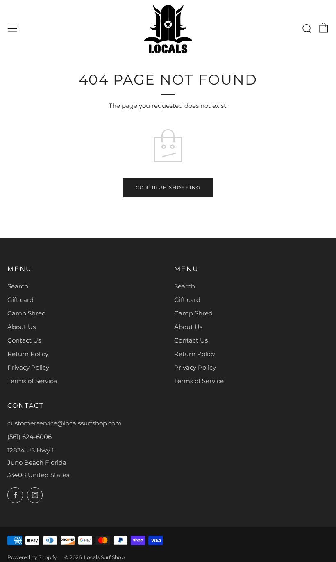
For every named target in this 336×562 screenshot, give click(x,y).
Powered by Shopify (32, 557)
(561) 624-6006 (29, 437)
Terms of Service (32, 381)
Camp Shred (26, 313)
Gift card (20, 300)
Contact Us (24, 340)
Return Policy (27, 354)
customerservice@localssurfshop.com (64, 423)
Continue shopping (168, 187)
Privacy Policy (28, 367)
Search (17, 286)
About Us (21, 327)
